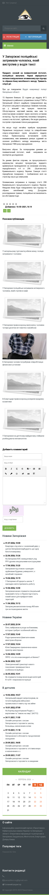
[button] (5, 468)
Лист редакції (11, 3)
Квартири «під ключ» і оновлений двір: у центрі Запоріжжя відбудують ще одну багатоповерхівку (22, 549)
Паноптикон (27, 890)
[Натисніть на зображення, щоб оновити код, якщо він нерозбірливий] (13, 510)
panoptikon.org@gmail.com (16, 880)
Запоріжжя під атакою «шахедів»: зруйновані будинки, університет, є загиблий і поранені (20, 571)
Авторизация (35, 37)
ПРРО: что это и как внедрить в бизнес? (22, 657)
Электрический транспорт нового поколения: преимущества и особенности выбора (19, 667)
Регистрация (12, 37)
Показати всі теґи (9, 852)
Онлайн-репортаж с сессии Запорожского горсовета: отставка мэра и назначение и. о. (22, 748)
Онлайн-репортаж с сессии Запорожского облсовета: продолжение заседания (22, 736)
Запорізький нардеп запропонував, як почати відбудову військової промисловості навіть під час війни (21, 701)
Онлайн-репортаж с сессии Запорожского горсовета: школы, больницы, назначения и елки (19, 723)
